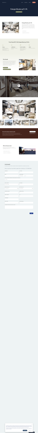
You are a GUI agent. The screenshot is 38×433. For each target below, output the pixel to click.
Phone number (21, 174)
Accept (25, 430)
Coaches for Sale (32, 133)
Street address (7, 194)
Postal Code (6, 201)
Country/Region (21, 201)
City (19, 194)
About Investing (32, 131)
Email (5, 174)
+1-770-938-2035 (28, 168)
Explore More (5, 67)
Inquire (34, 2)
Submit (31, 213)
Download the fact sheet (6, 69)
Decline (29, 430)
